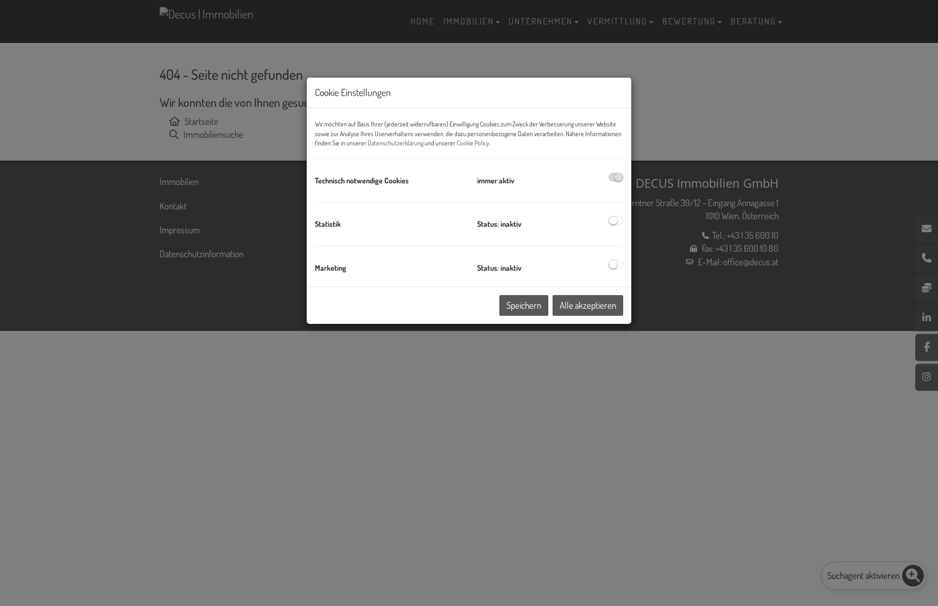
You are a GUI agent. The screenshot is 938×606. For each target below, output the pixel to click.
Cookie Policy (473, 143)
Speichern (523, 305)
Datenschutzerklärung (395, 143)
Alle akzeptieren (588, 305)
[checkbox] (616, 177)
